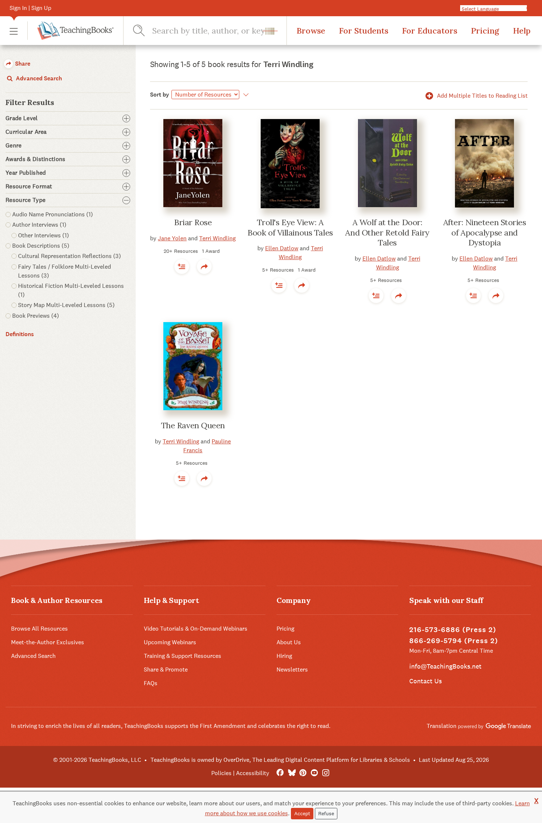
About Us (289, 642)
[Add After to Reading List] (473, 295)
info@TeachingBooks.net (445, 666)
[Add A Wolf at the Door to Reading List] (376, 295)
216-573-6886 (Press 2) (452, 630)
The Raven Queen (193, 425)
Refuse (326, 813)
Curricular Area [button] (26, 132)
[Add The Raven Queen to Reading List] (181, 478)
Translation (442, 726)
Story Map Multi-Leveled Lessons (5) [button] (66, 305)
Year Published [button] (26, 173)
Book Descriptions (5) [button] (40, 246)
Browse (310, 30)
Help (522, 30)
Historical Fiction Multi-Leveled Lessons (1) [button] (71, 290)
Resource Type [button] (25, 200)
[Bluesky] (291, 773)
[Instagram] (326, 773)
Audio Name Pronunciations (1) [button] (52, 214)
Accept (302, 813)
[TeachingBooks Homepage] (70, 30)
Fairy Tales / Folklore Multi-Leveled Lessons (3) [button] (64, 271)
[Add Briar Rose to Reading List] (181, 266)
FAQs (150, 683)
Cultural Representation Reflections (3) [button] (69, 256)
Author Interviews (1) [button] (39, 225)
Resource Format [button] (29, 186)
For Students (363, 30)
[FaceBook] (280, 773)
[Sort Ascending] (245, 94)
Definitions (20, 334)
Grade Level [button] (22, 118)
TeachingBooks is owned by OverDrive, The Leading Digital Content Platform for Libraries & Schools (280, 760)
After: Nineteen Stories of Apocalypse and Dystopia (484, 232)
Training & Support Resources (182, 656)
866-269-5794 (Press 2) (453, 641)
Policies (221, 773)
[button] (14, 30)
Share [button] (22, 63)
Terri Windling (217, 238)
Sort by (159, 94)
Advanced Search (38, 78)
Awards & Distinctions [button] (36, 159)
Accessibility (252, 773)
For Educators (429, 30)
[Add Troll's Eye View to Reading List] (278, 285)
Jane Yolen (172, 238)
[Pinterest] (303, 773)
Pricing (485, 30)
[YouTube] (314, 773)
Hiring (284, 656)
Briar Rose (193, 222)
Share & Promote (166, 669)
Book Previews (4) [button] (35, 316)
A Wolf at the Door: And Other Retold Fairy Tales (387, 232)
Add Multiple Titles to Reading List (481, 96)
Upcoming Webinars (170, 642)
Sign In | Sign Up (30, 8)
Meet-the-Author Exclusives (47, 642)
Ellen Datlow (281, 248)
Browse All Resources (39, 628)
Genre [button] (14, 145)
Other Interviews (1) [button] (43, 235)
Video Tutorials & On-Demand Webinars (195, 628)
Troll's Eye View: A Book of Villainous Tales (290, 227)
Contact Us (425, 681)
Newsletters (292, 669)
